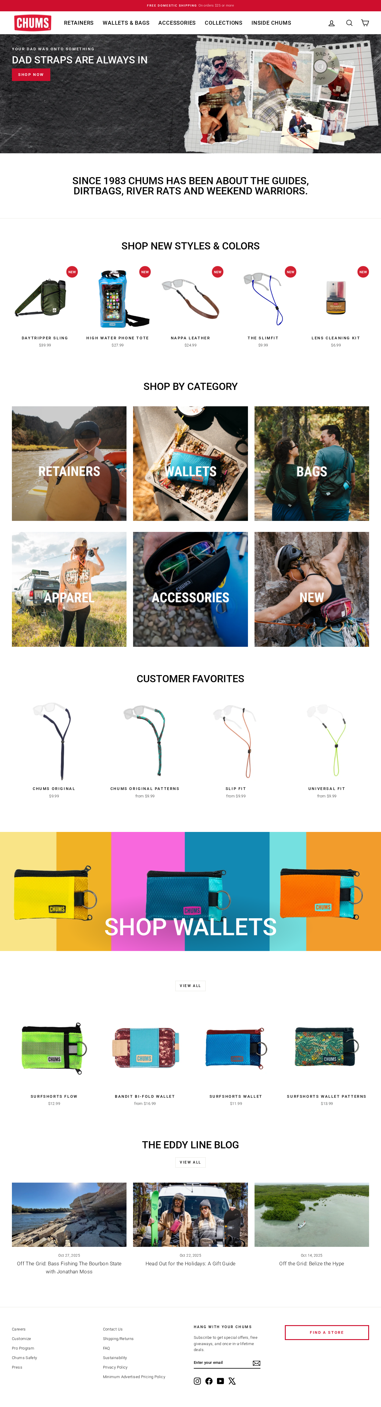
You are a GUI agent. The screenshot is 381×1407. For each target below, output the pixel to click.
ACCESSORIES (177, 23)
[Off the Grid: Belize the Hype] (311, 1215)
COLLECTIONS (224, 23)
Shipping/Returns (118, 1338)
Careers (19, 1329)
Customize (21, 1338)
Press (17, 1367)
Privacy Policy (115, 1367)
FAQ (106, 1348)
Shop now (31, 74)
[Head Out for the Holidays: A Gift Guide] (190, 1215)
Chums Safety (24, 1358)
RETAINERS (79, 23)
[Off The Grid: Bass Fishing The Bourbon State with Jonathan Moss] (69, 1215)
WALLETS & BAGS (126, 23)
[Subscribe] (256, 1363)
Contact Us (113, 1329)
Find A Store (327, 1332)
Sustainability (115, 1358)
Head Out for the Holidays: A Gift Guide (191, 1264)
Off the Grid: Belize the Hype (311, 1264)
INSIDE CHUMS (271, 23)
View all (190, 986)
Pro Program (23, 1348)
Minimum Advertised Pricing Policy (134, 1377)
